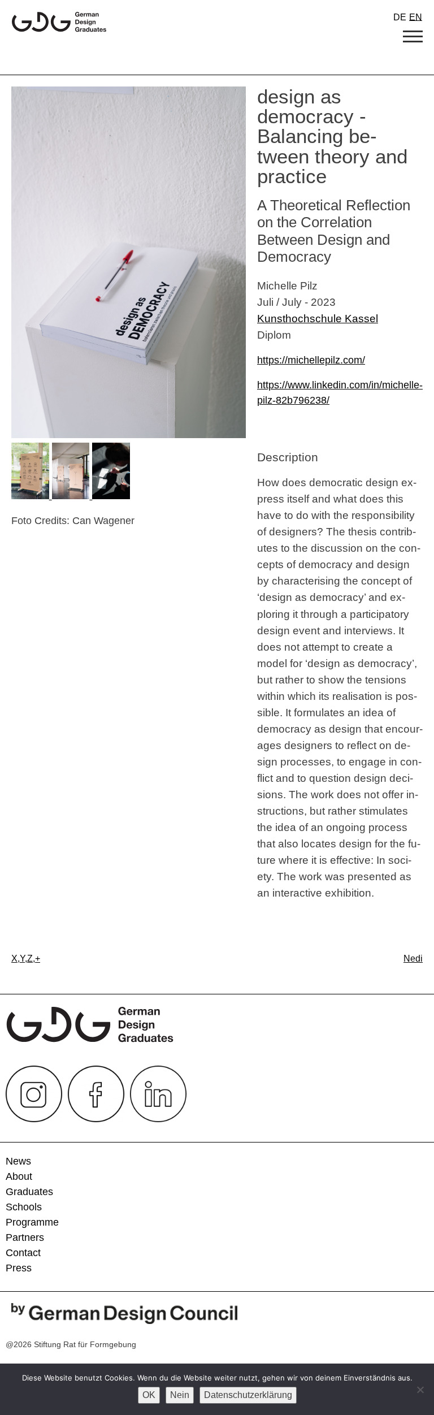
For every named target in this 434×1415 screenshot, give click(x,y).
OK (148, 1395)
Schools (24, 1207)
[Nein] (420, 1389)
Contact (23, 1252)
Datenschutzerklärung (248, 1395)
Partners (25, 1237)
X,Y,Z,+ (25, 958)
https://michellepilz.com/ (311, 360)
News (18, 1161)
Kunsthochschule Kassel (317, 318)
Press (19, 1268)
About (19, 1176)
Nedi (413, 958)
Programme (32, 1222)
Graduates (29, 1191)
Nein (179, 1395)
